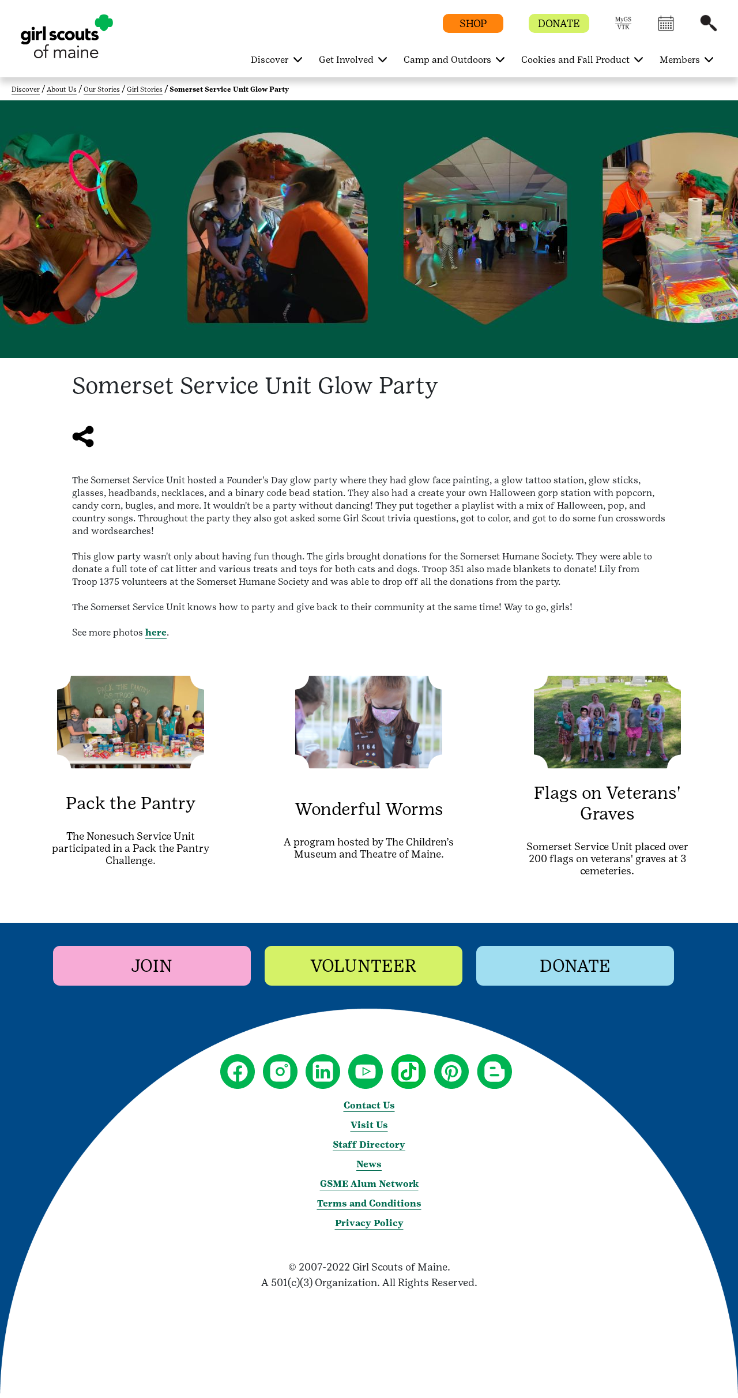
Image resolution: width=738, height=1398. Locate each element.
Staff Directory (369, 1144)
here (156, 632)
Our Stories (102, 89)
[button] (623, 28)
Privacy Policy (369, 1222)
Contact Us (369, 1105)
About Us (62, 89)
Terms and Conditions (369, 1203)
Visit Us (369, 1124)
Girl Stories (145, 89)
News (369, 1164)
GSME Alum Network (369, 1183)
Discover (26, 89)
